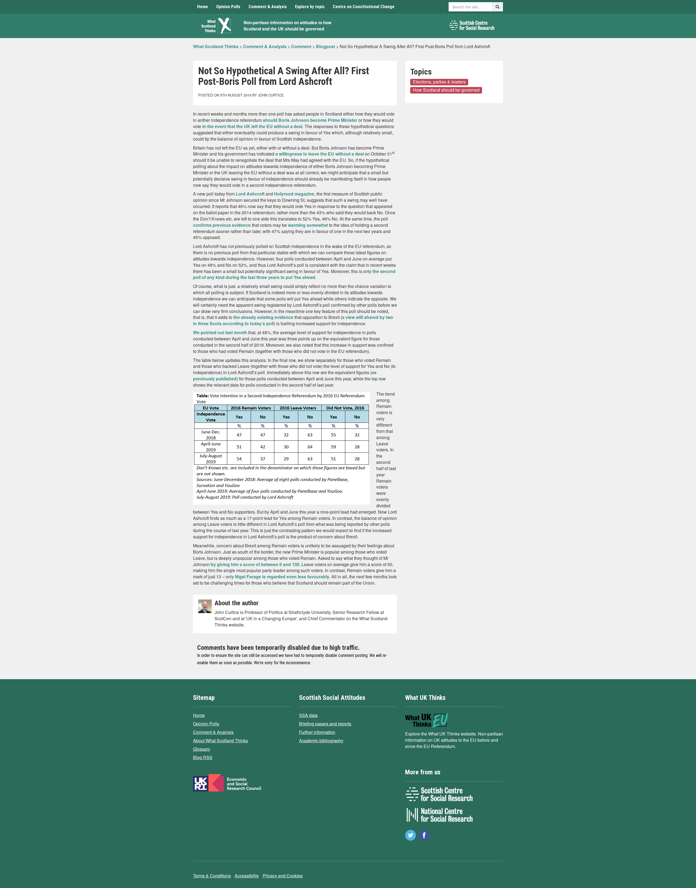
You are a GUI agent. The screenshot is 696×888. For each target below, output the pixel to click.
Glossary (201, 749)
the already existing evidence (263, 317)
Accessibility (247, 876)
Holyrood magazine (294, 194)
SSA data (308, 715)
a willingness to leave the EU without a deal (319, 154)
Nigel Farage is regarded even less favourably (282, 576)
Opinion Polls (228, 6)
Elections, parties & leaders (439, 82)
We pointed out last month (220, 332)
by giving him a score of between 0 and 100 (255, 564)
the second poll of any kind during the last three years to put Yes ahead (294, 274)
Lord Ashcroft (250, 194)
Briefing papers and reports (325, 724)
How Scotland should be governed (446, 90)
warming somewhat (308, 225)
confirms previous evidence (222, 225)
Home (202, 6)
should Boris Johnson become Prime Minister (310, 120)
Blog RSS (202, 757)
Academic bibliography (321, 740)
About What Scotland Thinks (220, 740)
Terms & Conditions (212, 876)
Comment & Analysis (267, 6)
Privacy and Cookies (283, 876)
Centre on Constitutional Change (363, 6)
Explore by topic (310, 6)
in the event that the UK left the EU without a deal (252, 126)
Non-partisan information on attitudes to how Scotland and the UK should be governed (287, 26)
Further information (317, 732)
